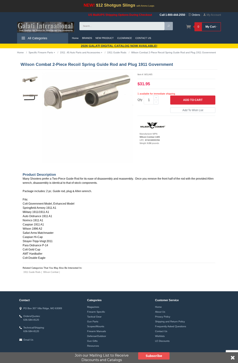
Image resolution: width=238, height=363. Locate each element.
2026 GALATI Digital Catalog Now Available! (119, 46)
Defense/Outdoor (96, 336)
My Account (213, 14)
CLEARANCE (124, 38)
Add (193, 99)
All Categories (37, 38)
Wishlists (160, 336)
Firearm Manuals (96, 331)
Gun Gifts (92, 341)
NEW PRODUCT (104, 38)
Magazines (93, 307)
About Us (160, 311)
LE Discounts (162, 341)
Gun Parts (92, 321)
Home (75, 38)
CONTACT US (143, 38)
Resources (93, 345)
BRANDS (87, 38)
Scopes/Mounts (95, 326)
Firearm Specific (96, 311)
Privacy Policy (162, 316)
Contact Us (161, 331)
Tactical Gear (94, 316)
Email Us (28, 339)
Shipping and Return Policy (170, 321)
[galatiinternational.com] (46, 27)
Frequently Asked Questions (170, 326)
